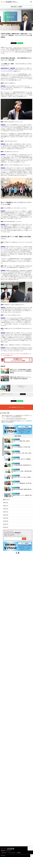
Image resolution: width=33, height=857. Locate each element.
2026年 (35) (5, 502)
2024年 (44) (5, 508)
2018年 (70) (5, 527)
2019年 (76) (5, 524)
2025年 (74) (5, 505)
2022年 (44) (5, 515)
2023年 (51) (5, 511)
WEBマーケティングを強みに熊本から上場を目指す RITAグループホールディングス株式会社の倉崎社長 (20, 371)
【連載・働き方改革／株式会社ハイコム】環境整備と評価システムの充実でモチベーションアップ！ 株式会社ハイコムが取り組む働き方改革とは (17, 416)
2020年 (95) (5, 521)
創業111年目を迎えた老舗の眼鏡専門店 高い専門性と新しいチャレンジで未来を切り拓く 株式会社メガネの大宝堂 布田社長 (17, 422)
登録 (24, 538)
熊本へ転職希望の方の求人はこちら (16, 407)
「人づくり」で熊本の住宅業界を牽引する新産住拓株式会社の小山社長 (14, 418)
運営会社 (19, 852)
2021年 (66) (5, 518)
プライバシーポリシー (12, 852)
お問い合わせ (4, 852)
